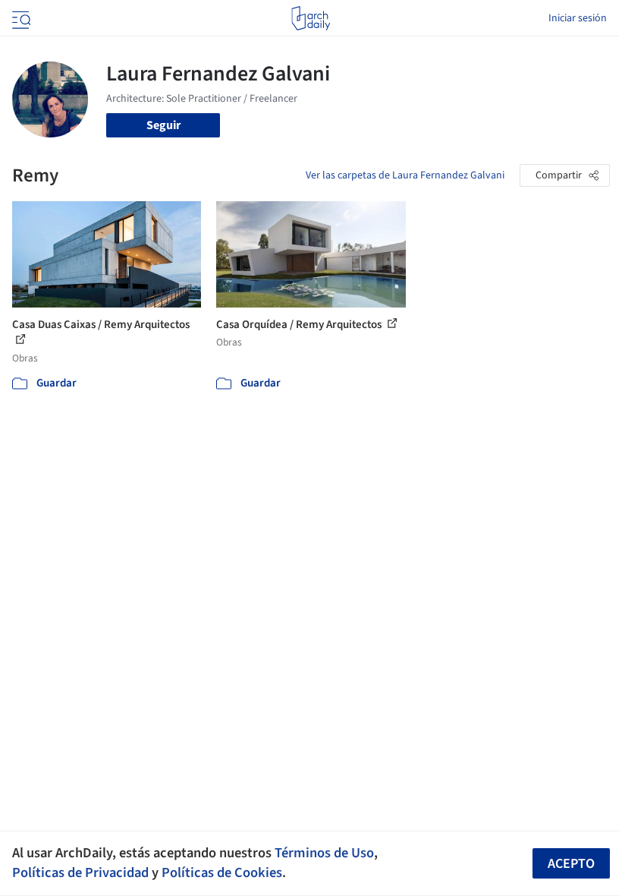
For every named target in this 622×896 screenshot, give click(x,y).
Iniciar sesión (577, 18)
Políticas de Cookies (222, 872)
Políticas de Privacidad (80, 872)
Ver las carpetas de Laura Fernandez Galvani (405, 175)
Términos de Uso (324, 853)
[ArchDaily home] (310, 18)
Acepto (571, 863)
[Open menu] (19, 18)
